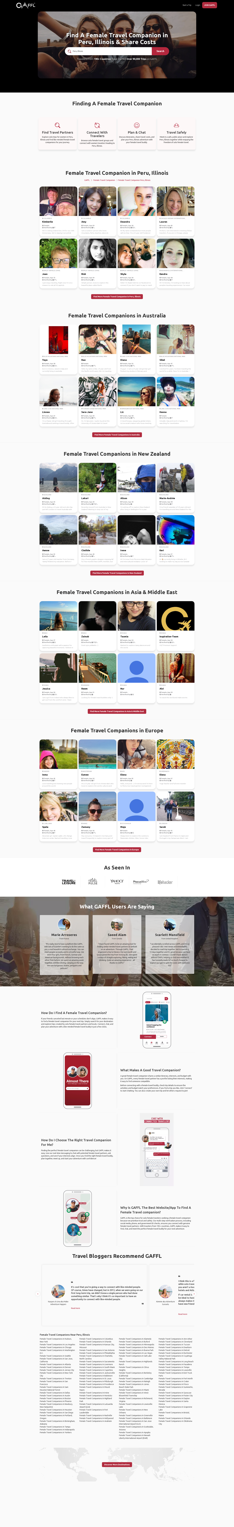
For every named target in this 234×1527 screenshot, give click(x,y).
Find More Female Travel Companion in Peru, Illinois (117, 297)
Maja (123, 827)
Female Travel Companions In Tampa (55, 1427)
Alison (123, 498)
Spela (45, 827)
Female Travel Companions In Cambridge (136, 1378)
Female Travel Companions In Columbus (96, 1339)
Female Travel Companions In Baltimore (96, 1376)
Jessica (46, 688)
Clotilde (85, 550)
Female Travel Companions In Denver (55, 1367)
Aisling (46, 498)
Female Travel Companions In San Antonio (97, 1350)
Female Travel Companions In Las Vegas (135, 1353)
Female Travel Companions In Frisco (174, 1384)
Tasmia (124, 636)
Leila (45, 636)
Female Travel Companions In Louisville (175, 1370)
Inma (45, 774)
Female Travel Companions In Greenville (136, 1415)
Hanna (163, 412)
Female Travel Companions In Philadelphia (97, 1353)
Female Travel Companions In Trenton (56, 1378)
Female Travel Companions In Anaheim (95, 1421)
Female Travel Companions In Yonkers (56, 1432)
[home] (25, 5)
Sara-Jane (87, 412)
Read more (75, 1308)
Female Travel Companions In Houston (56, 1410)
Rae (83, 360)
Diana (123, 360)
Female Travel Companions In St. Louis (95, 1378)
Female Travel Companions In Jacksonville (97, 1373)
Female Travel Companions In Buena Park (136, 1350)
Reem (84, 688)
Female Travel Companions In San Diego (56, 1413)
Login (197, 5)
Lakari (84, 498)
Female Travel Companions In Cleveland (175, 1342)
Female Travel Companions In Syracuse (175, 1393)
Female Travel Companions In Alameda (135, 1339)
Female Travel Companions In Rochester (175, 1353)
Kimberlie (47, 221)
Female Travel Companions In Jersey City (57, 1370)
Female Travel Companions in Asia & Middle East (117, 592)
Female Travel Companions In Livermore (96, 1364)
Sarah (163, 827)
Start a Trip (187, 5)
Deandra (125, 221)
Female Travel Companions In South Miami (97, 1367)
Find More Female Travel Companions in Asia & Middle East (117, 711)
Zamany (85, 827)
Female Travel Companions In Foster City (176, 1396)
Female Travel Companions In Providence (96, 1384)
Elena (123, 774)
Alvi (162, 688)
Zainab (85, 636)
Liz (122, 412)
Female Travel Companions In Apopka (134, 1432)
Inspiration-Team (169, 636)
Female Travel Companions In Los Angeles (57, 1344)
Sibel (162, 360)
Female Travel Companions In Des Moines (136, 1347)
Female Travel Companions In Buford (134, 1342)
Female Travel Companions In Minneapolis (136, 1344)
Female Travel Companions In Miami (134, 1390)
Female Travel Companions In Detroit (174, 1350)
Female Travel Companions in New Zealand (117, 454)
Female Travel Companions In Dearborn (175, 1347)
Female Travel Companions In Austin (55, 1396)
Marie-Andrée (167, 498)
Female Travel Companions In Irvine (94, 1393)
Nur (122, 688)
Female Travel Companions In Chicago (56, 1347)
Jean (45, 274)
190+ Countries (102, 59)
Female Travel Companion (104, 180)
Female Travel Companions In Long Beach (176, 1361)
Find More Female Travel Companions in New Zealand (117, 573)
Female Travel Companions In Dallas (55, 1393)
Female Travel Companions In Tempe (174, 1367)
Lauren (163, 221)
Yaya (45, 360)
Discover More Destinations (117, 1465)
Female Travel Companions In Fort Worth (176, 1378)
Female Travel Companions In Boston (55, 1398)
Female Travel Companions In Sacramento (96, 1361)
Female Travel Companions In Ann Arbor (175, 1339)
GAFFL (87, 180)
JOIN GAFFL (209, 5)
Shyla (123, 274)
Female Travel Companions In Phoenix (56, 1401)
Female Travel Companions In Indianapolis (57, 1430)
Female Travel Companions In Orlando (95, 1342)
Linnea (46, 412)
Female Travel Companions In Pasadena (175, 1364)
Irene (123, 550)
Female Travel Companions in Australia (117, 315)
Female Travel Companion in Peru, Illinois (117, 173)
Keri (162, 550)
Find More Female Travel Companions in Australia (117, 435)
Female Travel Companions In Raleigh (134, 1381)
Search (160, 51)
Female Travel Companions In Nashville (95, 1415)
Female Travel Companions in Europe (117, 730)
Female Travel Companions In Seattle (55, 1356)
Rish (83, 274)
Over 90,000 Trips (136, 59)
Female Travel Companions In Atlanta (55, 1364)
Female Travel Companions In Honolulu (95, 1396)
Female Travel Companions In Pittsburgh (96, 1381)
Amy (83, 221)
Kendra (163, 274)
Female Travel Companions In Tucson (174, 1344)
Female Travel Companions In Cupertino (96, 1370)
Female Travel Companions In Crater (174, 1381)
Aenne (45, 550)
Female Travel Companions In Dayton (174, 1398)
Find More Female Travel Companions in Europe (117, 850)
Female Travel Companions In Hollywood (96, 1418)
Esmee (85, 774)
